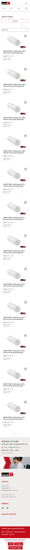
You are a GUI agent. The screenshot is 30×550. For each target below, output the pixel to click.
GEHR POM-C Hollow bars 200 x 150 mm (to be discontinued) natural (14, 118)
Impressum (5, 534)
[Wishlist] (11, 8)
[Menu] (26, 3)
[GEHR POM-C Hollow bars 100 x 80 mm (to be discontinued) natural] (15, 41)
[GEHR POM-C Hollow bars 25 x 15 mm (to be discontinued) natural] (15, 174)
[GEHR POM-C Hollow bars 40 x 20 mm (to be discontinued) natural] (15, 207)
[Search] (4, 8)
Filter (16, 21)
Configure (19, 544)
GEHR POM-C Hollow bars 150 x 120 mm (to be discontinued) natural (14, 85)
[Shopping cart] (26, 8)
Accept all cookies (15, 547)
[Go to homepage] (6, 3)
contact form (10, 453)
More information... (20, 541)
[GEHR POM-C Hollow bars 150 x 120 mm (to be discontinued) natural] (15, 74)
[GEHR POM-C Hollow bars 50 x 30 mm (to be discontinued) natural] (15, 341)
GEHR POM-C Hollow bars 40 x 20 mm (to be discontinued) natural (14, 218)
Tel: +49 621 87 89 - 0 (12, 447)
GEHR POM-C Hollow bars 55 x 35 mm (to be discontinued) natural (14, 418)
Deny (10, 544)
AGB (3, 532)
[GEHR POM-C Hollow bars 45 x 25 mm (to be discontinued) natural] (15, 274)
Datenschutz (9, 532)
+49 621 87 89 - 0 (9, 494)
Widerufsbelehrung (19, 532)
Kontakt (11, 534)
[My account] (19, 8)
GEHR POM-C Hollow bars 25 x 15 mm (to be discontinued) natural (14, 185)
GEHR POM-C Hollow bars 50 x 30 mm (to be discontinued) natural (14, 351)
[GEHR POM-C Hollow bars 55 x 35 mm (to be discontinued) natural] (15, 407)
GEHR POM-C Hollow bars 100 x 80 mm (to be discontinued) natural (14, 52)
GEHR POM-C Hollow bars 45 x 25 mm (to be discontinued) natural (14, 285)
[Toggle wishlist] (25, 36)
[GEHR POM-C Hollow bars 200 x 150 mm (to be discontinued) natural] (15, 108)
